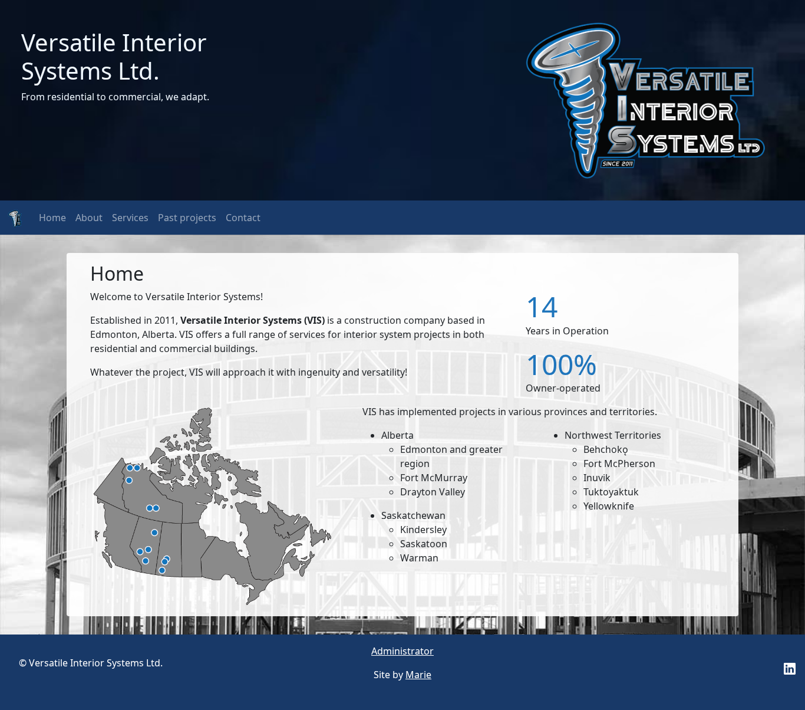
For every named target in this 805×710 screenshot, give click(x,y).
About (89, 217)
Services (130, 217)
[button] (790, 667)
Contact (243, 217)
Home (52, 217)
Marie (418, 674)
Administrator (402, 651)
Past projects (187, 217)
